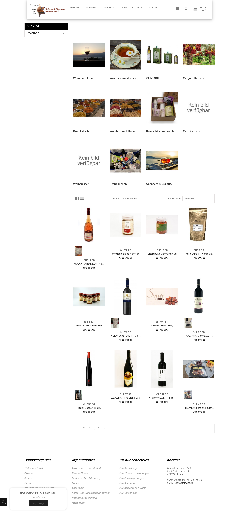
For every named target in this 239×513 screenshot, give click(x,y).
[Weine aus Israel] (89, 54)
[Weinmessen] (89, 160)
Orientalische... (82, 131)
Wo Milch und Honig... (124, 131)
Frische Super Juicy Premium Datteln (162, 325)
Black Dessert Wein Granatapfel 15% (89, 407)
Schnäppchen (118, 184)
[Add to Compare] (103, 225)
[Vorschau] (100, 210)
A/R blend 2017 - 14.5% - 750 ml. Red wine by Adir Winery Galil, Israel (162, 397)
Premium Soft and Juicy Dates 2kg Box (198, 407)
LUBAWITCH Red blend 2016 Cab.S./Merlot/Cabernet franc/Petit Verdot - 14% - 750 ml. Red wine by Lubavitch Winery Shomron (125, 397)
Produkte (33, 33)
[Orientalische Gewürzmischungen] (89, 107)
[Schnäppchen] (125, 160)
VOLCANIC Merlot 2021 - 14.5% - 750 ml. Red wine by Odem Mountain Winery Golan (198, 335)
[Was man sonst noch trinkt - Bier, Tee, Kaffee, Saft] (125, 54)
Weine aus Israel (83, 78)
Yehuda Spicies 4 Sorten (125, 253)
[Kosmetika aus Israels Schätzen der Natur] (162, 107)
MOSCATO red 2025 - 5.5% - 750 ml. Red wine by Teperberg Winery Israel (89, 263)
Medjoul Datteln (193, 78)
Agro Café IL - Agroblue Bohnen (199, 253)
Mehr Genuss (191, 131)
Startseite (36, 26)
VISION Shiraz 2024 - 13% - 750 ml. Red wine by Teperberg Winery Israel (125, 335)
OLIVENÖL (152, 78)
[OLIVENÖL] (162, 54)
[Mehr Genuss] (199, 107)
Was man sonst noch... (124, 78)
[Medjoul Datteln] (199, 54)
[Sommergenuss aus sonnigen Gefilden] (162, 160)
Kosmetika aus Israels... (161, 131)
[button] (186, 9)
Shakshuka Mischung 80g (162, 253)
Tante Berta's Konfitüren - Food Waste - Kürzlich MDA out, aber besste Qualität (89, 325)
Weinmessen (81, 184)
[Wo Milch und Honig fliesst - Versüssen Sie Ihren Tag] (125, 107)
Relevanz (189, 198)
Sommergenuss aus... (159, 184)
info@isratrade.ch (184, 482)
